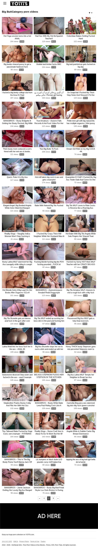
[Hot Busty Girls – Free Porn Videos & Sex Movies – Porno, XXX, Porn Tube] (20, 3)
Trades (43, 541)
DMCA (15, 541)
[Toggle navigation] (6, 3)
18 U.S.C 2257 (7, 541)
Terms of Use (34, 541)
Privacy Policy (24, 541)
